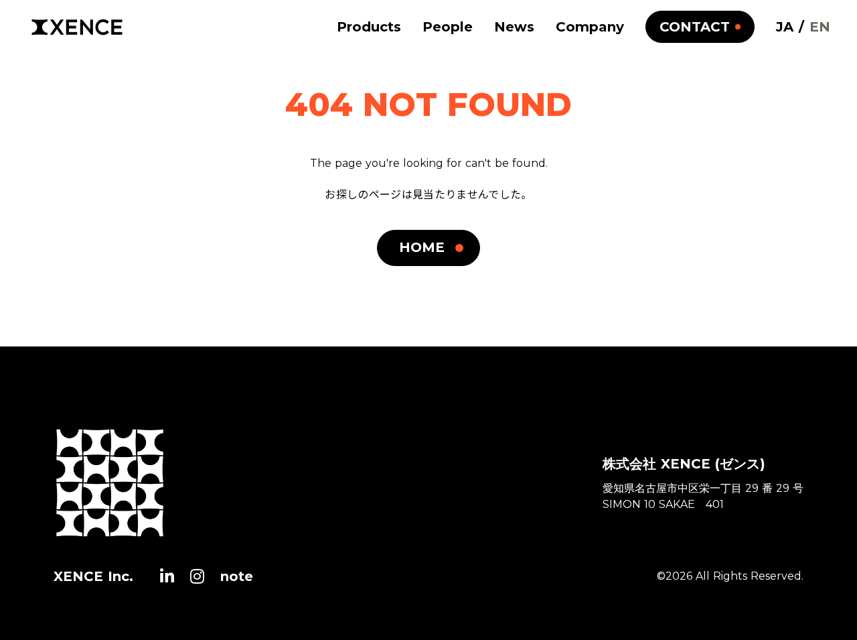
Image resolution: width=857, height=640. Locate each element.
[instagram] (197, 576)
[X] (167, 576)
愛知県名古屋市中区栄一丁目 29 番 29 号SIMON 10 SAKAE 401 (703, 496)
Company (590, 27)
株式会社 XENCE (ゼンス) (684, 464)
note (236, 576)
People (447, 27)
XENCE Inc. (93, 576)
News (514, 27)
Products (369, 27)
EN (819, 27)
